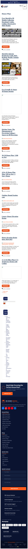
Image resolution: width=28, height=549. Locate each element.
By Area (4, 428)
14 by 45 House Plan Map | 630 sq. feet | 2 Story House (8, 174)
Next (5, 292)
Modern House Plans (6, 423)
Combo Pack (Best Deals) (7, 447)
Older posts (5, 291)
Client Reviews (5, 461)
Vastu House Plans (6, 425)
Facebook (18, 2)
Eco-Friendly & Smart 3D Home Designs (7, 360)
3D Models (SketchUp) (7, 440)
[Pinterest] (12, 408)
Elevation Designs (6, 442)
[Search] (4, 303)
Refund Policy (16, 545)
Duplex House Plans (6, 421)
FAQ (3, 463)
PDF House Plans (5, 436)
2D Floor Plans (5, 438)
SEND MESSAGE (14, 488)
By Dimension (5, 427)
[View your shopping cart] (20, 6)
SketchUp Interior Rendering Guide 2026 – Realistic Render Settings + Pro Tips (8, 349)
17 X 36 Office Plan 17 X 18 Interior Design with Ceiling (10, 261)
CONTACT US (7, 393)
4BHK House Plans (6, 417)
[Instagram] (6, 408)
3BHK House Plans (6, 416)
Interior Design (5, 444)
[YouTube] (9, 408)
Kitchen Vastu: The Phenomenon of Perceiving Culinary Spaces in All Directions (8, 370)
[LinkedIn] (15, 408)
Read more (5, 46)
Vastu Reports (5, 446)
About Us (4, 454)
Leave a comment (6, 49)
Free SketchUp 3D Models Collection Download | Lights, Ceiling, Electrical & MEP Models (9, 21)
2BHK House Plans (6, 414)
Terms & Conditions (10, 545)
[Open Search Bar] (22, 6)
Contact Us (4, 465)
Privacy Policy (3, 545)
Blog (3, 455)
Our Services (5, 457)
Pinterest (11, 2)
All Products (4, 435)
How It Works (5, 459)
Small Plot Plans (5, 419)
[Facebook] (3, 408)
